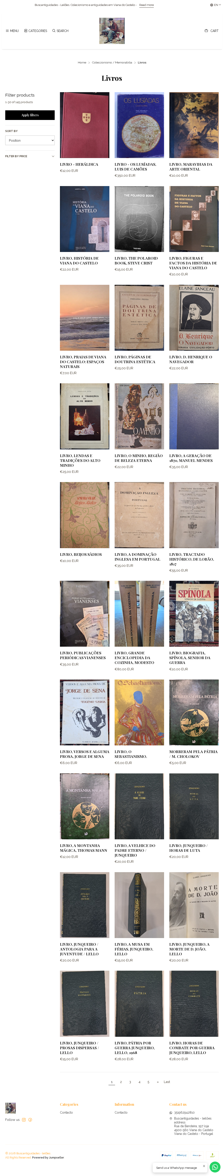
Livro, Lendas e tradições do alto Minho (80, 460)
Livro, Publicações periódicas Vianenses (83, 655)
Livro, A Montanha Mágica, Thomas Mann (83, 848)
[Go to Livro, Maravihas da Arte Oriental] (194, 125)
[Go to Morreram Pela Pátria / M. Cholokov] (194, 712)
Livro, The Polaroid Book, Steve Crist (136, 260)
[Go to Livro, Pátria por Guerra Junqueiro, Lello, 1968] (139, 1004)
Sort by (11, 131)
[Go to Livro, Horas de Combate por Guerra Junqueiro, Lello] (194, 1004)
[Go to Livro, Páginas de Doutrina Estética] (139, 318)
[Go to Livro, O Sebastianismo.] (139, 712)
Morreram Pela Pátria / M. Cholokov (193, 754)
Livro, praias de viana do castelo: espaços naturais (83, 361)
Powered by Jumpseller (48, 1157)
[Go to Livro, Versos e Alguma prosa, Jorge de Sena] (84, 712)
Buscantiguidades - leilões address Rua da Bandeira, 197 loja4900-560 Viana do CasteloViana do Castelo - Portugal (193, 1126)
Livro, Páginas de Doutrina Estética (135, 359)
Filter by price (16, 156)
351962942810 (184, 1112)
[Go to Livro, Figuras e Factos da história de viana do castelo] (194, 219)
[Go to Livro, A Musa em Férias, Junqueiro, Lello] (139, 905)
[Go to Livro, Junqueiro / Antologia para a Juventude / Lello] (84, 905)
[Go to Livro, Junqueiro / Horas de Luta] (194, 806)
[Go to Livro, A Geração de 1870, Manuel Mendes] (194, 416)
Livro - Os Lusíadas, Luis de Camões (135, 166)
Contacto (66, 1112)
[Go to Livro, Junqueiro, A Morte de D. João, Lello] (194, 905)
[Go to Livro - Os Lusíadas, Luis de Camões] (139, 125)
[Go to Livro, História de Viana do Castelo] (84, 219)
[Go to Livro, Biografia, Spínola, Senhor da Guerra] (194, 614)
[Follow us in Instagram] (24, 1120)
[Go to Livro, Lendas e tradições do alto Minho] (84, 416)
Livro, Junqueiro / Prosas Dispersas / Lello (79, 1047)
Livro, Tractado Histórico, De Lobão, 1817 (191, 559)
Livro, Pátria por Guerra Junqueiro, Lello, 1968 (135, 1047)
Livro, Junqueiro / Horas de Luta (188, 848)
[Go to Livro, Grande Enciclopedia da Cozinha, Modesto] (139, 614)
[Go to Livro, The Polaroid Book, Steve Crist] (139, 219)
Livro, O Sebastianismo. (131, 754)
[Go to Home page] (112, 31)
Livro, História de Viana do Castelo (79, 260)
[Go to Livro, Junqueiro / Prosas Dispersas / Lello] (84, 1004)
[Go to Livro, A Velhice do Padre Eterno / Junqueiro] (139, 806)
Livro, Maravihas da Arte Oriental (190, 166)
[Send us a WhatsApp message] (215, 1167)
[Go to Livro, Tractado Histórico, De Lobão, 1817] (194, 515)
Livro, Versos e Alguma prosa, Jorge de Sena (84, 754)
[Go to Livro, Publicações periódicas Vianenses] (84, 614)
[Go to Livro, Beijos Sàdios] (84, 515)
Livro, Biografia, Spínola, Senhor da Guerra (189, 657)
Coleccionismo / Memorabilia (112, 62)
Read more (84, 5)
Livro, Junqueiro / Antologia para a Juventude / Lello (79, 949)
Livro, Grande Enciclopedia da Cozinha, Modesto (134, 657)
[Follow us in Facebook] (30, 1120)
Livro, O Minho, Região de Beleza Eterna (139, 458)
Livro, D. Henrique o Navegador (190, 359)
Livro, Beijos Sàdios (81, 554)
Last (167, 1082)
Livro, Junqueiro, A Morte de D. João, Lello (189, 949)
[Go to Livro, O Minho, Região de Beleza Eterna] (139, 416)
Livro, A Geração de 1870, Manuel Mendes (191, 458)
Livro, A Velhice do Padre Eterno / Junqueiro (135, 850)
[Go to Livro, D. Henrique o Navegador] (194, 318)
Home (82, 62)
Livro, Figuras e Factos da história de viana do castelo (193, 262)
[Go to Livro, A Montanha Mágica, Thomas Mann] (84, 806)
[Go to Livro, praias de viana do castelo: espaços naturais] (84, 318)
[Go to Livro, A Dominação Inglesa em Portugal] (139, 515)
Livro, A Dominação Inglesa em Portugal (137, 557)
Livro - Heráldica (79, 164)
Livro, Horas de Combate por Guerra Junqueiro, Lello (192, 1047)
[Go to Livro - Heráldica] (84, 125)
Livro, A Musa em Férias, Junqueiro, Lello (134, 949)
